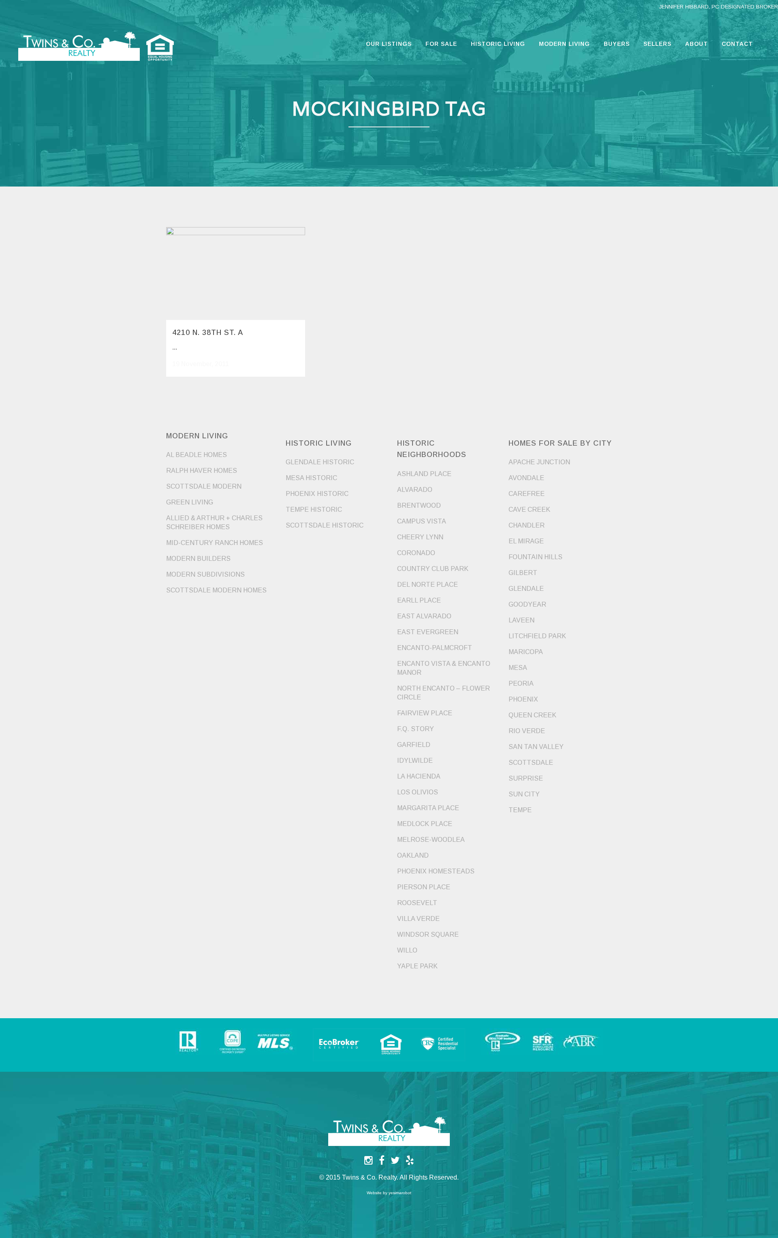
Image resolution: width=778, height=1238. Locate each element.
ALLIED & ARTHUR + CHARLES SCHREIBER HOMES (214, 522)
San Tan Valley (536, 746)
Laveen (521, 620)
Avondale (526, 477)
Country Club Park (432, 568)
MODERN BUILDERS (198, 558)
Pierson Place (423, 887)
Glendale (526, 588)
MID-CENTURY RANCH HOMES (214, 542)
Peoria (521, 683)
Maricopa (526, 651)
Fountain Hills (535, 557)
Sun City (524, 794)
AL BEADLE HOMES (196, 454)
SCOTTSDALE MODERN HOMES (216, 590)
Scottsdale (531, 762)
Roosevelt (417, 902)
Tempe (520, 810)
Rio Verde (527, 730)
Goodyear (527, 604)
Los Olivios (417, 792)
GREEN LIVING (189, 502)
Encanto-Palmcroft (434, 647)
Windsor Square (428, 934)
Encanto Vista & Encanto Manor (443, 668)
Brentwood (419, 505)
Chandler (527, 525)
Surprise (526, 778)
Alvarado (414, 489)
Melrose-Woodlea (431, 839)
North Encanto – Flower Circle (443, 693)
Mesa (518, 667)
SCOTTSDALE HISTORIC (324, 525)
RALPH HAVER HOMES (201, 470)
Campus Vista (421, 521)
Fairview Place (424, 713)
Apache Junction (539, 462)
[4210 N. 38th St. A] (235, 273)
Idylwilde (415, 760)
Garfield (413, 744)
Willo (407, 950)
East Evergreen (427, 632)
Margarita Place (428, 808)
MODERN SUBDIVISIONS (205, 574)
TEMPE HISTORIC (314, 509)
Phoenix (523, 699)
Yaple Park (417, 966)
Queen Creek (532, 715)
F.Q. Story (415, 728)
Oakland (413, 855)
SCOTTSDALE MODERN (204, 486)
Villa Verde (418, 918)
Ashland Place (424, 473)
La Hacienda (418, 776)
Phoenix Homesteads (435, 871)
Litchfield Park (537, 636)
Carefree (527, 493)
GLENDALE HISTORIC (320, 462)
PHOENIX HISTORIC (317, 493)
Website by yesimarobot (389, 1193)
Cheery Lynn (420, 537)
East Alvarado (424, 616)
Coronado (416, 552)
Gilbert (523, 572)
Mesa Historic (311, 477)
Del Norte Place (427, 584)
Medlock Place (424, 823)
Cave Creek (529, 509)
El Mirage (526, 541)
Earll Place (419, 600)
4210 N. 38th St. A (207, 332)
